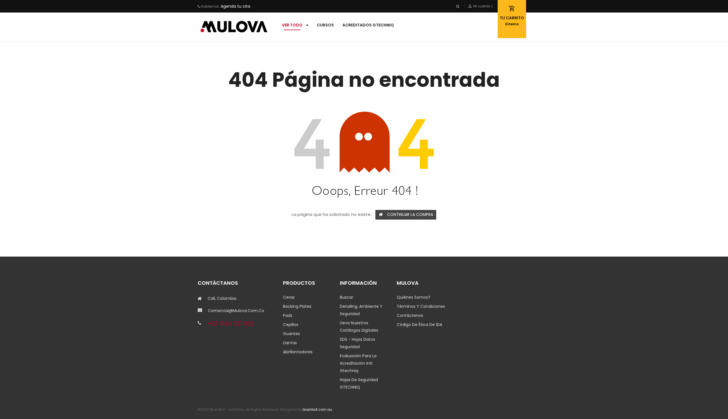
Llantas (290, 343)
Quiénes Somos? (413, 297)
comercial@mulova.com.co (236, 310)
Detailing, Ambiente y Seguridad (361, 310)
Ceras (289, 297)
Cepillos (290, 324)
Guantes (291, 334)
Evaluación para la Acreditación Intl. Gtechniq (358, 363)
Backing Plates (297, 306)
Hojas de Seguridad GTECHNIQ (359, 383)
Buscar (346, 297)
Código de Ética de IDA (419, 324)
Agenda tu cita (235, 6)
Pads (287, 315)
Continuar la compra (410, 214)
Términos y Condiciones (421, 306)
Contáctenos (410, 315)
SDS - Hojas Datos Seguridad (357, 343)
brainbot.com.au (317, 409)
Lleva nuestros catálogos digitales (359, 326)
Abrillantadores (298, 352)
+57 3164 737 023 (230, 323)
